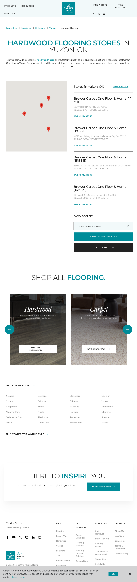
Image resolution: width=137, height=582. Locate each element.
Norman (74, 412)
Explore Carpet (96, 349)
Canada (25, 527)
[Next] (127, 329)
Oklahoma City (14, 417)
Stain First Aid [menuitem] (102, 539)
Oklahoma (40, 28)
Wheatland (76, 422)
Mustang (74, 406)
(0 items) (104, 14)
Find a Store (100, 5)
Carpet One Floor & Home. (26, 565)
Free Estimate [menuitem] (63, 560)
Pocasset (75, 417)
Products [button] (10, 6)
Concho (10, 401)
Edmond (42, 401)
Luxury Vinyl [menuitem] (62, 536)
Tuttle (9, 422)
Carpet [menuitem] (59, 546)
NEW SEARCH (120, 86)
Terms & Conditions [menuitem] (120, 547)
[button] (93, 14)
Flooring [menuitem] (60, 531)
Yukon (52, 28)
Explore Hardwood (35, 348)
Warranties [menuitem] (100, 559)
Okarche (106, 412)
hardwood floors (45, 60)
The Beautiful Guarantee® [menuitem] (101, 552)
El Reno (74, 401)
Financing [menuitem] (61, 565)
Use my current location (103, 236)
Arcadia (10, 396)
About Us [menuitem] (119, 531)
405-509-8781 (81, 110)
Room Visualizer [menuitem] (80, 536)
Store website (99, 110)
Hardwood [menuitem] (61, 541)
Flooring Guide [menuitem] (99, 545)
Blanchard (75, 396)
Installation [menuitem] (100, 564)
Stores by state (101, 247)
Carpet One (11, 28)
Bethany (42, 396)
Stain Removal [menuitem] (99, 532)
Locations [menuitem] (119, 536)
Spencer (105, 417)
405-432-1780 (81, 168)
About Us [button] (9, 13)
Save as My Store (83, 116)
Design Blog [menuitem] (82, 561)
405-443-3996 (81, 139)
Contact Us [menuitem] (120, 541)
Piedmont (43, 417)
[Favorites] (98, 14)
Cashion (105, 396)
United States (12, 527)
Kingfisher (11, 406)
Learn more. (18, 577)
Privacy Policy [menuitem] (121, 553)
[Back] (9, 329)
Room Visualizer (101, 486)
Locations (26, 28)
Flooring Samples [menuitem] (80, 544)
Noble (41, 412)
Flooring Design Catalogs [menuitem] (80, 553)
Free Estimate (120, 6)
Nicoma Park (13, 412)
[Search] (128, 226)
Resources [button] (27, 6)
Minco (41, 406)
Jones (104, 401)
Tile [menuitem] (58, 556)
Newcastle (107, 406)
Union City (43, 422)
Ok (113, 574)
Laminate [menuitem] (60, 551)
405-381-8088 (81, 198)
